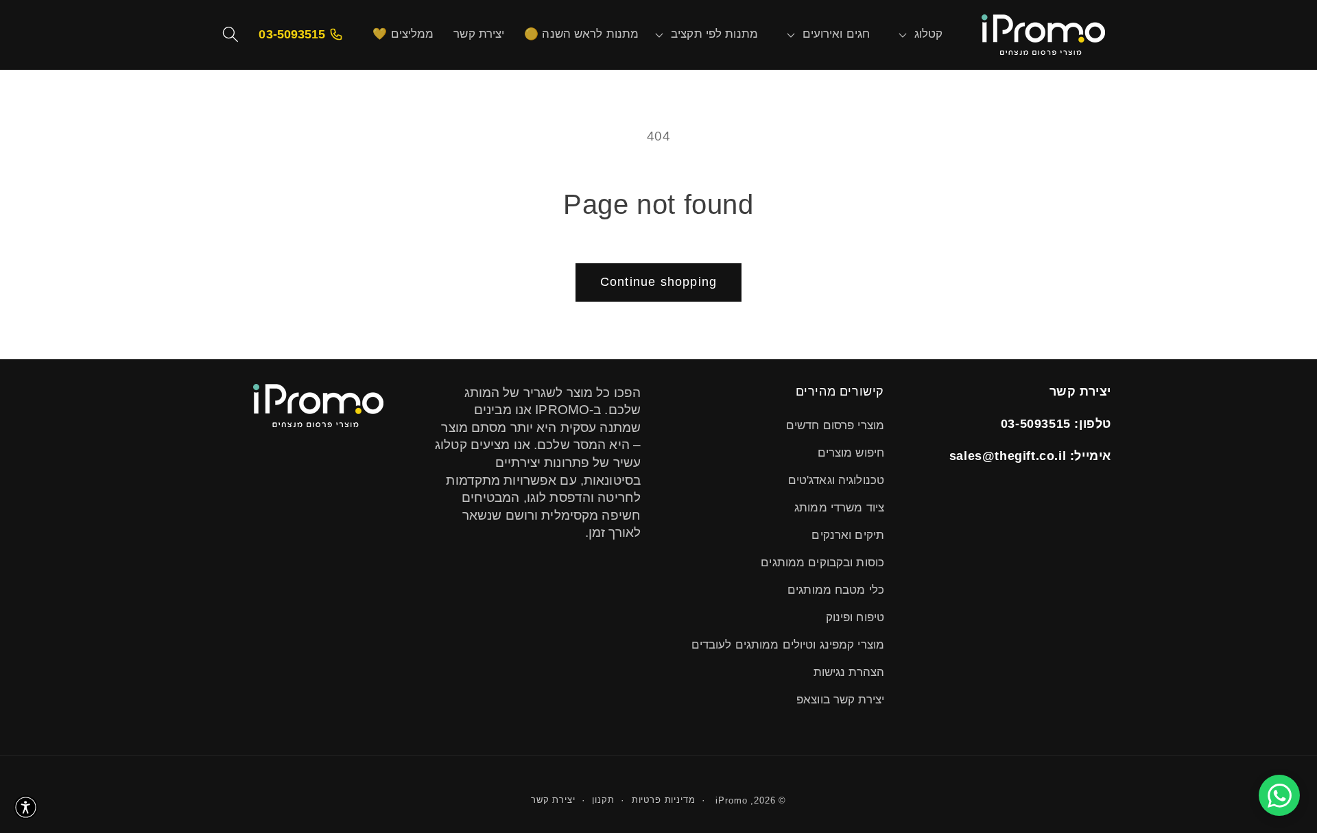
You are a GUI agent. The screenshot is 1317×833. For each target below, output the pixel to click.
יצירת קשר (553, 800)
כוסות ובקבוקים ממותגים (822, 562)
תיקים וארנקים (847, 535)
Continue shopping (658, 282)
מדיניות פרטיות (664, 800)
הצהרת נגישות (849, 672)
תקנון (603, 800)
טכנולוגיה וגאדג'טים (836, 480)
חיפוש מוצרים (851, 452)
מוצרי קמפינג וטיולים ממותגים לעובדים (787, 644)
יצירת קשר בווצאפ (840, 699)
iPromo (731, 800)
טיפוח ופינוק (855, 617)
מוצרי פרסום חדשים (835, 425)
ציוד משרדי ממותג (839, 507)
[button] (928, 35)
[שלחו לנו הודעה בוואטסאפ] (1279, 795)
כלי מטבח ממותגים (835, 589)
